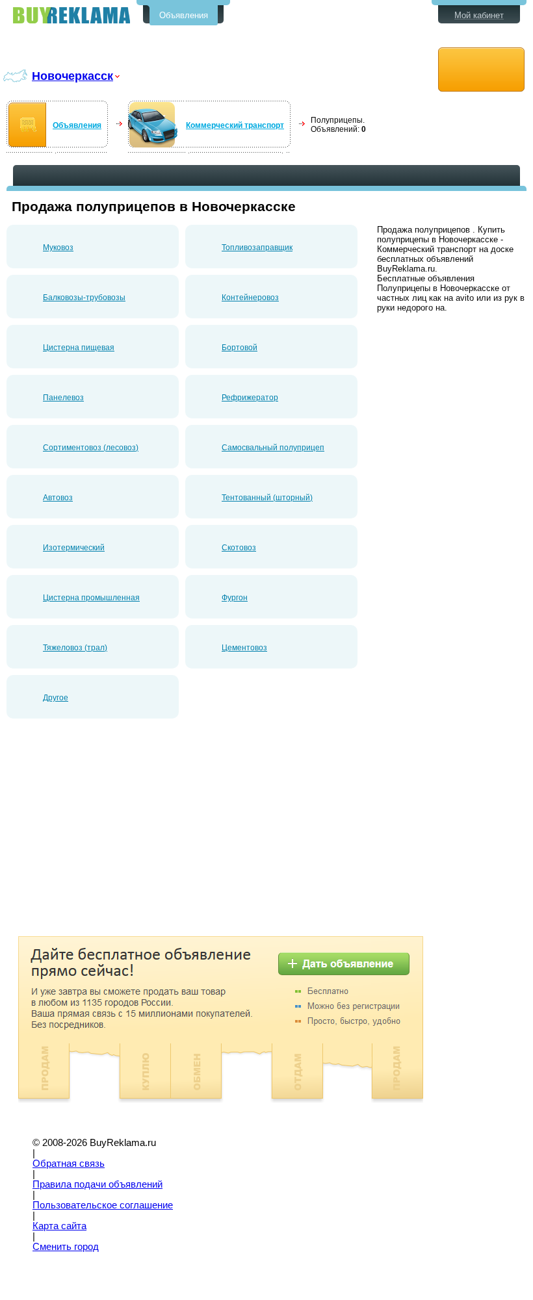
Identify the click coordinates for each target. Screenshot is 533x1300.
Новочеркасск (72, 76)
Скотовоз (239, 547)
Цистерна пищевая (78, 347)
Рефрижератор (250, 397)
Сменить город (65, 1247)
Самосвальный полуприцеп (273, 447)
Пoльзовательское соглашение (102, 1205)
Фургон (235, 597)
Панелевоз (63, 397)
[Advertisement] (115, 832)
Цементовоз (244, 647)
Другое (55, 697)
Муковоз (58, 247)
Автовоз (58, 497)
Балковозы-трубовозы (84, 297)
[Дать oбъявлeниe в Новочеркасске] (481, 69)
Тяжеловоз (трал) (75, 647)
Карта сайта (59, 1226)
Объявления (183, 15)
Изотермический (74, 547)
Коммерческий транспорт (235, 125)
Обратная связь (68, 1163)
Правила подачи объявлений (97, 1184)
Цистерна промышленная (91, 597)
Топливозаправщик (257, 247)
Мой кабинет (479, 15)
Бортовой (239, 347)
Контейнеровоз (250, 297)
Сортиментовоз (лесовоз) (90, 447)
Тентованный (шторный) (267, 497)
